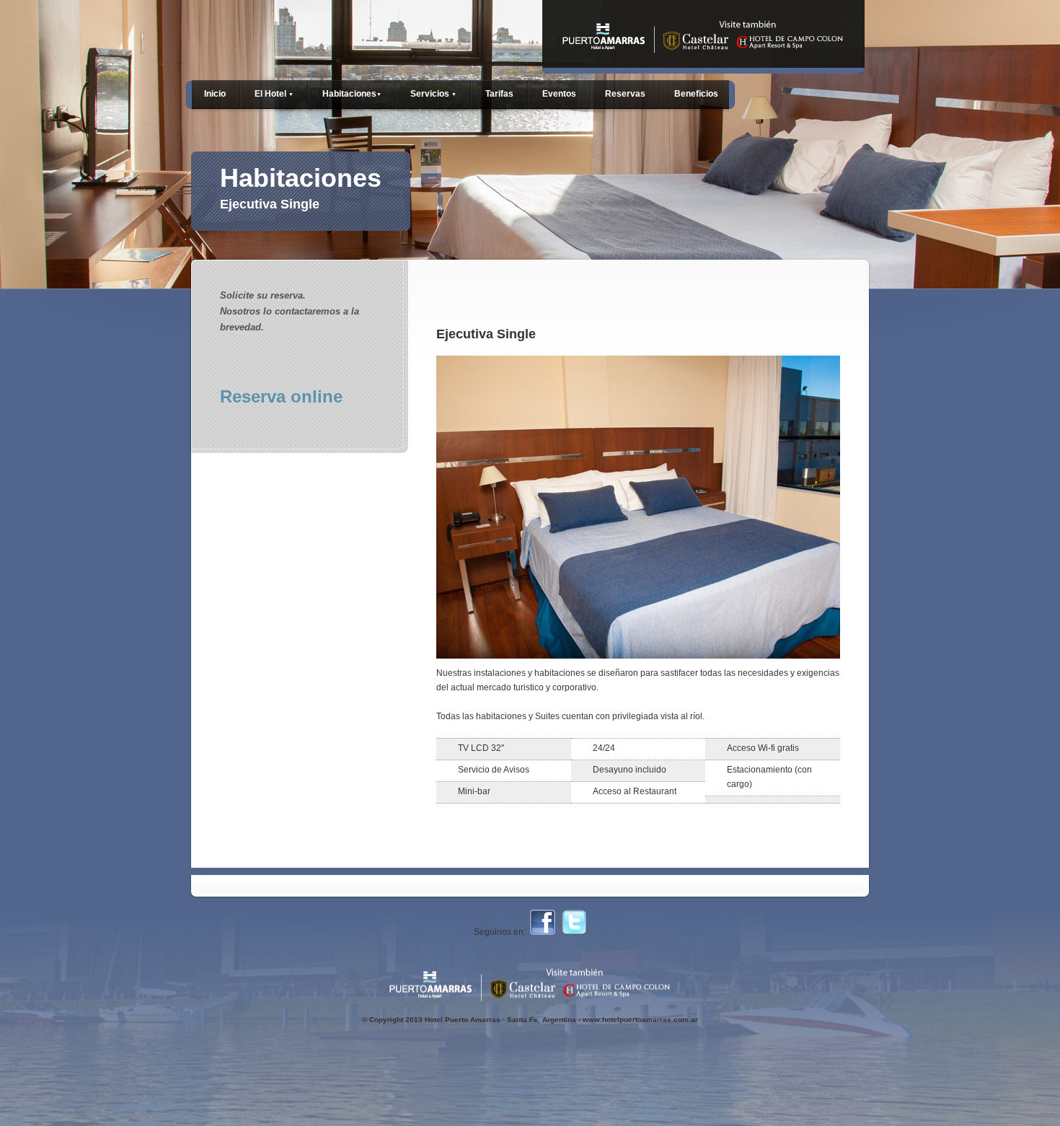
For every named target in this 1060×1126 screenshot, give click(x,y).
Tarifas (499, 94)
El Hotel (274, 94)
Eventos (559, 94)
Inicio (215, 94)
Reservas (625, 94)
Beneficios (696, 94)
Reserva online (281, 396)
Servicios (433, 94)
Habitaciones (351, 94)
